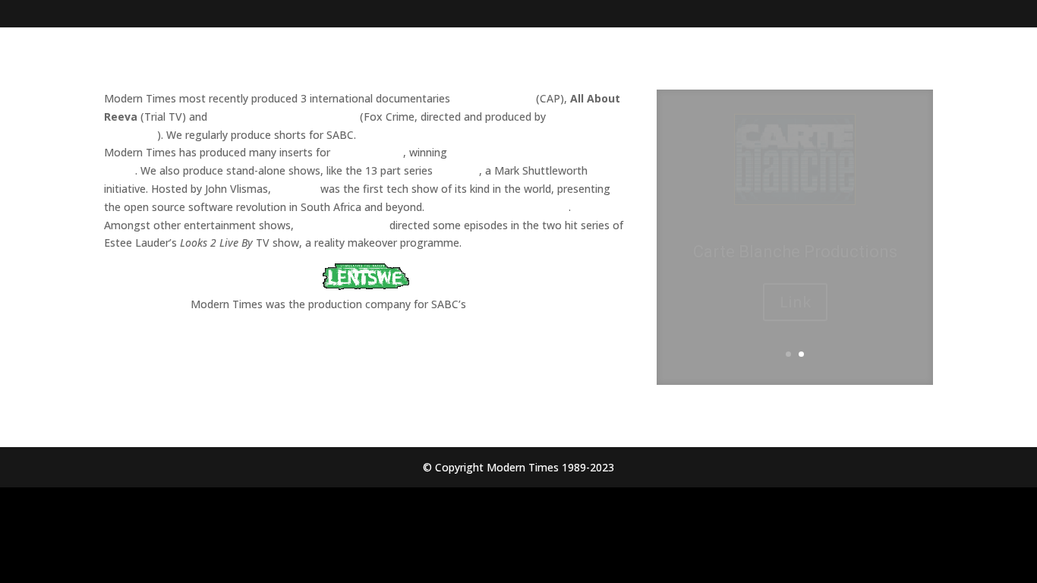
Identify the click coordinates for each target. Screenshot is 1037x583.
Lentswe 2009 (504, 304)
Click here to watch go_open (498, 207)
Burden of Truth (493, 98)
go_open (457, 170)
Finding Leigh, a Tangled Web (283, 116)
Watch (795, 320)
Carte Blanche (368, 152)
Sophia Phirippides (341, 225)
